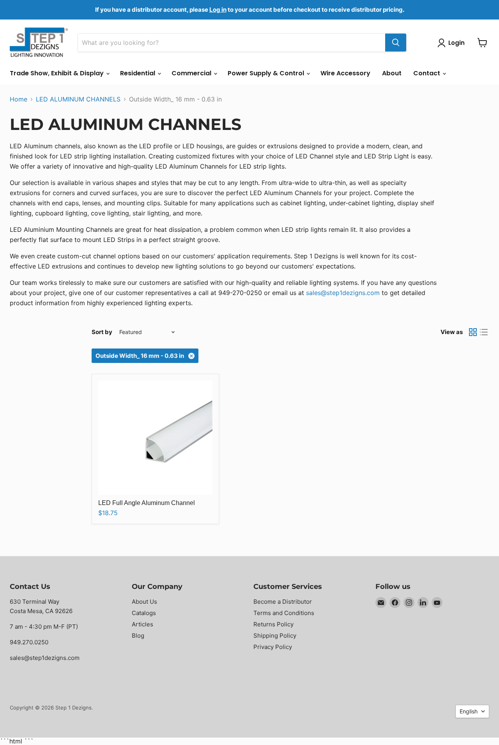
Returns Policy (273, 624)
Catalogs (144, 613)
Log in (217, 9)
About (392, 73)
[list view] (483, 332)
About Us (144, 601)
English (469, 711)
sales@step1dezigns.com (343, 293)
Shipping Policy (274, 635)
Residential (138, 73)
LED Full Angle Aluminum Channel (146, 503)
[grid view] (472, 332)
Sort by (102, 332)
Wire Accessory (345, 73)
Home (18, 99)
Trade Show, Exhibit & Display (57, 73)
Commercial (192, 73)
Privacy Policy (272, 647)
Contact (427, 73)
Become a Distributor (282, 601)
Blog (138, 635)
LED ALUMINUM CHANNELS (78, 99)
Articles (142, 624)
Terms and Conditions (283, 613)
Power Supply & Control (267, 73)
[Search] (395, 43)
